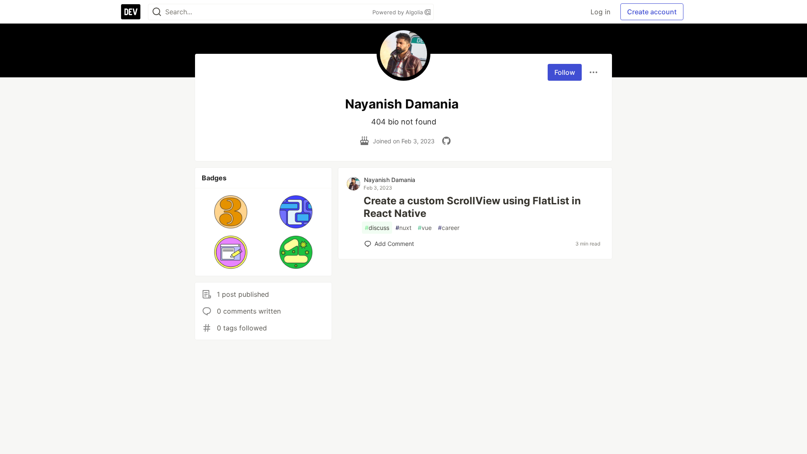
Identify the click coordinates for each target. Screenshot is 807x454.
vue (425, 227)
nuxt (403, 227)
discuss (377, 227)
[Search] (156, 12)
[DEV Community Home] (130, 11)
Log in (600, 12)
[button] (231, 212)
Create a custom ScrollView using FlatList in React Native (472, 207)
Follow (564, 72)
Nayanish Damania (389, 179)
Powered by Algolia (398, 12)
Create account (652, 12)
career (448, 227)
